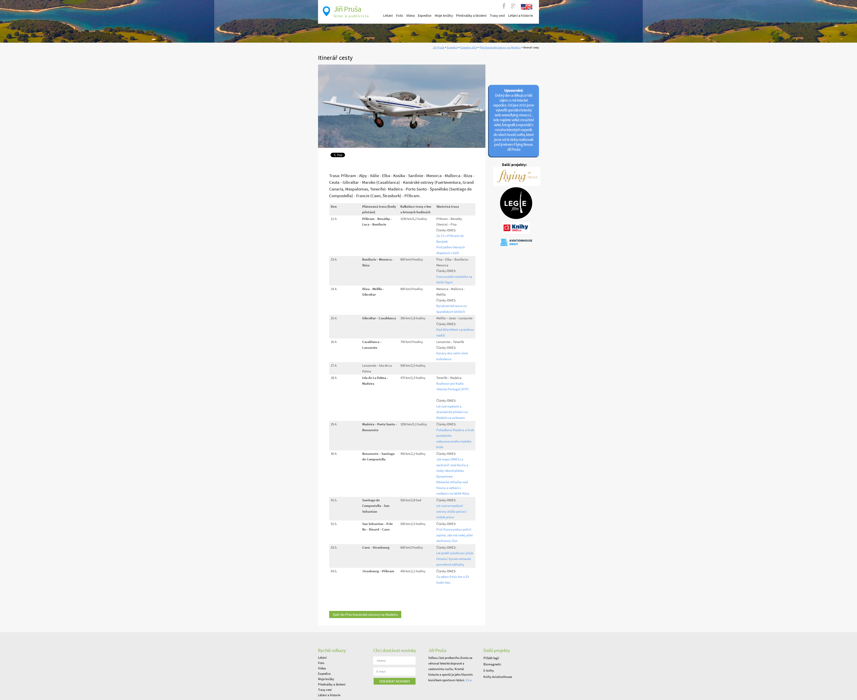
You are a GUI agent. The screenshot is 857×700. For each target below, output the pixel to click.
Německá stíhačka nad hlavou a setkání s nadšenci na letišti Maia (452, 487)
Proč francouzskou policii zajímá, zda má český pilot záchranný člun (454, 535)
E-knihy (488, 670)
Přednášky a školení (471, 15)
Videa (410, 15)
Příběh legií (491, 658)
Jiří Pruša (438, 47)
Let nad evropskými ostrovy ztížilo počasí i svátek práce (451, 511)
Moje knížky (444, 15)
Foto (399, 15)
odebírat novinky (394, 681)
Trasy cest (497, 15)
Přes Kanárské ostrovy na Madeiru (500, 47)
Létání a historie (520, 15)
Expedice (452, 47)
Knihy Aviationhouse (497, 677)
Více (469, 680)
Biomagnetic (492, 664)
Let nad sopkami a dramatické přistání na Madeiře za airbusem (452, 412)
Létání (388, 15)
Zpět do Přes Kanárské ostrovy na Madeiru (365, 614)
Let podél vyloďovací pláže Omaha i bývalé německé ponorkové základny (454, 558)
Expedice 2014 (468, 47)
